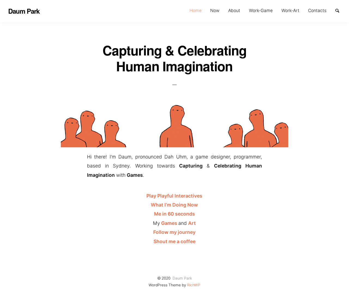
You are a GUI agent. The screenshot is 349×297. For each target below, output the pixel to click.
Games (169, 223)
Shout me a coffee (174, 241)
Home (195, 10)
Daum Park (182, 278)
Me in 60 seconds (174, 214)
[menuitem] (195, 10)
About (234, 10)
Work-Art (290, 10)
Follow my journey (174, 232)
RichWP (193, 285)
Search (339, 10)
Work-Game (261, 10)
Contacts (317, 10)
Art (192, 223)
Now (214, 10)
